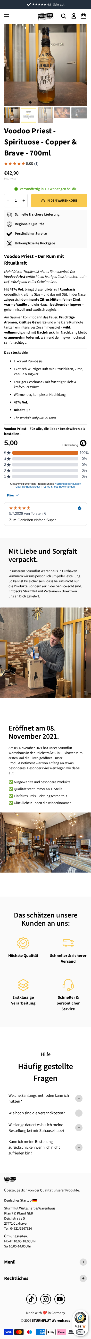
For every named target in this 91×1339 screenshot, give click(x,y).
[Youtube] (59, 1299)
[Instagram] (45, 1299)
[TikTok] (31, 1299)
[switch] (80, 1332)
